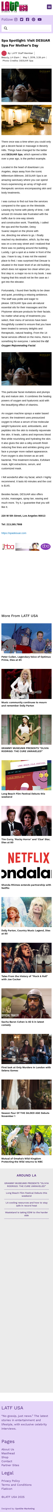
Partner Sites (10, 1465)
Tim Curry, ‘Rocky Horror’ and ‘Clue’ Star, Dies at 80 (25, 841)
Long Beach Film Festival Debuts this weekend (23, 795)
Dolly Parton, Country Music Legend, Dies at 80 (25, 932)
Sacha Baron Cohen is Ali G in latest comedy (22, 1023)
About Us (7, 1449)
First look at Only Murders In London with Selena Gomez (26, 1069)
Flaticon (6, 1488)
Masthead (8, 1453)
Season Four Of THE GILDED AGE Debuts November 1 (25, 1114)
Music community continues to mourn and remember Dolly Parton (24, 704)
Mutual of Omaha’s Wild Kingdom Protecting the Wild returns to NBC (22, 1160)
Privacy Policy (10, 1480)
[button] (49, 7)
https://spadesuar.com (13, 533)
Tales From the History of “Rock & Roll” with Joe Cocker (24, 978)
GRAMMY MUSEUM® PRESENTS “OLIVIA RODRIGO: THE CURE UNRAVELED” (25, 750)
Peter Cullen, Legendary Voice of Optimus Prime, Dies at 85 (26, 658)
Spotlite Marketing (24, 1508)
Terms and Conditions (16, 1484)
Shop (4, 1457)
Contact (6, 1461)
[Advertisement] (26, 580)
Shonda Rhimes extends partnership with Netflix (26, 886)
